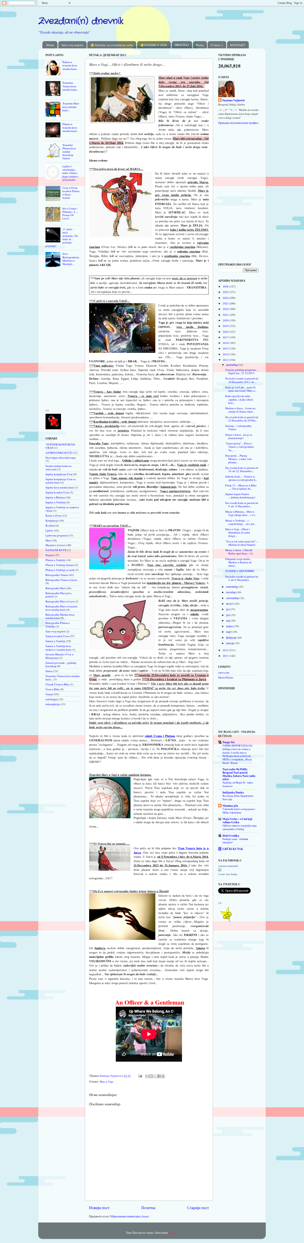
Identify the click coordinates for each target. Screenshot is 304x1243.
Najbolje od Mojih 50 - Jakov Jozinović (238, 784)
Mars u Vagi (106, 1081)
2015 (226, 348)
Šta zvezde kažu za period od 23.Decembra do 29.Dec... (241, 418)
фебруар (231, 637)
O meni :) (217, 45)
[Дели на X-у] (155, 1076)
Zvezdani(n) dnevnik (80, 21)
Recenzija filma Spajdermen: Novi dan (238, 797)
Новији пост (99, 1207)
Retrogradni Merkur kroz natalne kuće (59, 616)
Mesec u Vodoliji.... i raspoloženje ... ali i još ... (241, 522)
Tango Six (229, 742)
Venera (49, 694)
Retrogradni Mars (55, 588)
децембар (232, 365)
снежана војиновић (228, 866)
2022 (226, 309)
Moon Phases (225, 677)
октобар (231, 592)
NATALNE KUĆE (56, 550)
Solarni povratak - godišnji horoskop (60, 664)
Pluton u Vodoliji (55, 560)
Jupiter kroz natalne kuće (59, 487)
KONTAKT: (237, 45)
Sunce (49, 671)
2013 (226, 360)
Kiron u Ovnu (53, 515)
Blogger (173, 1233)
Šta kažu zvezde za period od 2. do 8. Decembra (241, 578)
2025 (226, 292)
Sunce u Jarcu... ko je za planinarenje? (238, 436)
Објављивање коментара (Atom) (129, 1216)
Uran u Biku (52, 689)
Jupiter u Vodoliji (55, 502)
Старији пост (198, 1207)
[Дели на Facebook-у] (159, 1076)
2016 (226, 343)
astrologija (51, 699)
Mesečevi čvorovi (55, 545)
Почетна (148, 1207)
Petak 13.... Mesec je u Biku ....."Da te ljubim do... (240, 487)
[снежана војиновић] (219, 870)
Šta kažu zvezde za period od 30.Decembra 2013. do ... (241, 380)
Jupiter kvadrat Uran (57, 492)
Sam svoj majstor (72, 45)
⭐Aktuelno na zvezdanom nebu (111, 45)
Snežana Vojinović (233, 100)
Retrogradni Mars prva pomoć (58, 594)
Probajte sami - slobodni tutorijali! (235, 840)
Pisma (200, 45)
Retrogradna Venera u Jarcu (61, 580)
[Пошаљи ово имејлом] (147, 1076)
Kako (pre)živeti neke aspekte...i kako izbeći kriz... (239, 399)
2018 (226, 332)
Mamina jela (230, 806)
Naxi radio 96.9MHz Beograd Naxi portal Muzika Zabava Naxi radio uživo (239, 774)
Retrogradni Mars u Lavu (59, 601)
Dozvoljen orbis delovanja (60, 457)
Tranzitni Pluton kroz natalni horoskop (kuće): (69, 151)
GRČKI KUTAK (233, 849)
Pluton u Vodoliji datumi (59, 565)
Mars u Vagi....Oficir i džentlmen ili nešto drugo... (237, 532)
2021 (226, 315)
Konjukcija (51, 520)
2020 (226, 320)
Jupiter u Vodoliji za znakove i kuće (62, 508)
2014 (226, 354)
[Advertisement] (57, 339)
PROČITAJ (182, 45)
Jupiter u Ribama (55, 497)
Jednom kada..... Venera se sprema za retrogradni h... (241, 478)
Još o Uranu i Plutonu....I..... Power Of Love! (70, 213)
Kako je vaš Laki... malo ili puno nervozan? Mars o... (241, 388)
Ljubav (49, 530)
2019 (226, 326)
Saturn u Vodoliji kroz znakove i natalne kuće (58, 647)
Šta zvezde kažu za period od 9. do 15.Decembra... (241, 504)
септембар (232, 598)
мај (228, 620)
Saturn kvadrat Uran (57, 636)
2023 (226, 303)
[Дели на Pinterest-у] (163, 1076)
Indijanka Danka (233, 792)
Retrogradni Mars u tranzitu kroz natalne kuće (61, 607)
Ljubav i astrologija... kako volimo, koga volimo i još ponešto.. (70, 173)
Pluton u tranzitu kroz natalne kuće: (70, 127)
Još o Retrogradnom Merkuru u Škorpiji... (70, 259)
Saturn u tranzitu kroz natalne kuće (69, 65)
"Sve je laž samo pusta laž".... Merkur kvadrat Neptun (241, 543)
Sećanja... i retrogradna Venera (238, 427)
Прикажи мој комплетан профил (238, 123)
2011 (226, 656)
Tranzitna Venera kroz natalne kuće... (70, 86)
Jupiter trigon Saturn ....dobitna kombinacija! (240, 495)
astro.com (223, 672)
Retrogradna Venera (56, 575)
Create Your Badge (227, 874)
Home (50, 45)
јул (228, 609)
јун (228, 615)
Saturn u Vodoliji (55, 641)
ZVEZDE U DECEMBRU (240, 571)
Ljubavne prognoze (56, 535)
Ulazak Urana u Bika (57, 684)
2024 (226, 298)
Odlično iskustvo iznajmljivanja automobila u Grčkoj (240, 827)
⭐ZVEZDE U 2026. (154, 45)
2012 (226, 650)
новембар (232, 587)
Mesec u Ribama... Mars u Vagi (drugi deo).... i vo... (241, 513)
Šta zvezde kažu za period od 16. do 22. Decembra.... (241, 469)
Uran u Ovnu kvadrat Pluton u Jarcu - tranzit (70, 193)
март (229, 632)
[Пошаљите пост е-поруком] (140, 1076)
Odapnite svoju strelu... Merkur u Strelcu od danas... (238, 562)
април (230, 626)
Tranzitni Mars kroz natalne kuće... (70, 107)
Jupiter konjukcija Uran (59, 474)
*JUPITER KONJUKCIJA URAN (60, 446)
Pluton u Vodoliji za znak (59, 570)
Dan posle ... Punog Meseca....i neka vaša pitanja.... (238, 459)
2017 (226, 337)
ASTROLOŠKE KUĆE (58, 453)
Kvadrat (50, 525)
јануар (230, 643)
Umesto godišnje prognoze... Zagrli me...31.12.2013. (241, 371)
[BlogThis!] (151, 1076)
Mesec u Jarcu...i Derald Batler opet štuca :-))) (239, 551)
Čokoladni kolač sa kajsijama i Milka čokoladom (239, 810)
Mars (48, 540)
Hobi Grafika (231, 836)
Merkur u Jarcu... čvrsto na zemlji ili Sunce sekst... (240, 409)
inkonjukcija (52, 704)
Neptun (49, 555)
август (230, 603)
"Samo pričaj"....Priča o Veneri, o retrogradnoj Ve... (239, 446)
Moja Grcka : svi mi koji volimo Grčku (237, 820)
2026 (226, 286)
